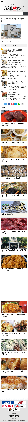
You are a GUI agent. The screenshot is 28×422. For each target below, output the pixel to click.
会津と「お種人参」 (7, 214)
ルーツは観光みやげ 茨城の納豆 (11, 178)
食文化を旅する (14, 416)
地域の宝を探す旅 (14, 418)
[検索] (25, 13)
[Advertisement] (14, 287)
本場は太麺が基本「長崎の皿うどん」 (16, 72)
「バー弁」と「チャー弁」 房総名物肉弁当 (16, 83)
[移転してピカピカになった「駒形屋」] (15, 104)
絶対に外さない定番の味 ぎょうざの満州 (13, 142)
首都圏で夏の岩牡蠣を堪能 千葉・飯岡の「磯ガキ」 (16, 61)
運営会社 (14, 413)
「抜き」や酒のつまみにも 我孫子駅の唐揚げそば (16, 93)
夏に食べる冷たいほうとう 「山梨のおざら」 (16, 51)
